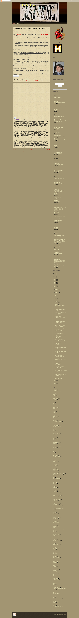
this (30, 59)
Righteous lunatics (56, 557)
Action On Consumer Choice (58, 391)
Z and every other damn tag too (58, 607)
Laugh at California (56, 503)
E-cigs (17, 80)
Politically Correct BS (56, 545)
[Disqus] (31, 99)
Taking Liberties (57, 163)
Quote (54, 552)
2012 (55, 286)
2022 (55, 273)
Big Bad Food (55, 407)
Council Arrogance (56, 433)
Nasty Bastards (55, 526)
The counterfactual (57, 155)
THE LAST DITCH (57, 112)
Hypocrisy (54, 483)
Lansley (54, 501)
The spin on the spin (57, 201)
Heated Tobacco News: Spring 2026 (59, 139)
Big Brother (55, 408)
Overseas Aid (55, 536)
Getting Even (55, 470)
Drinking (54, 447)
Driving (54, 450)
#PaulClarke (55, 389)
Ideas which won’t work (57, 250)
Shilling (37, 80)
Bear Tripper (55, 404)
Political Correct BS (56, 544)
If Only (54, 486)
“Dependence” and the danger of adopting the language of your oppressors (59, 209)
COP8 (54, 430)
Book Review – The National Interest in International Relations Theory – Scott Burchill (59, 261)
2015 (55, 282)
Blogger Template (60, 614)
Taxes (54, 584)
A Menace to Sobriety (58, 220)
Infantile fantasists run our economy (59, 102)
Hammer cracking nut (56, 478)
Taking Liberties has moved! (58, 164)
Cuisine (54, 435)
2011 (55, 380)
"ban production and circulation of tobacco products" (27, 32)
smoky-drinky (55, 573)
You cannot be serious (57, 606)
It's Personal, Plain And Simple (60, 305)
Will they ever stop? (56, 600)
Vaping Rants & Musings (58, 170)
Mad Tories (55, 514)
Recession (55, 553)
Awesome (54, 399)
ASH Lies (54, 395)
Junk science (55, 496)
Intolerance (55, 490)
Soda (54, 575)
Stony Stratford (55, 579)
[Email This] (14, 76)
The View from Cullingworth (59, 178)
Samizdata (56, 101)
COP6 (54, 428)
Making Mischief (56, 516)
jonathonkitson (57, 259)
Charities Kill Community (57, 421)
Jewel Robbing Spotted (57, 495)
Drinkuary (54, 448)
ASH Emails (55, 394)
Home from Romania (57, 113)
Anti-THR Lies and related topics (60, 207)
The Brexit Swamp (57, 218)
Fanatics (54, 468)
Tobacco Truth (56, 189)
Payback (54, 539)
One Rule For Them (56, 534)
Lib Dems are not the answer (58, 508)
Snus (54, 574)
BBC (54, 403)
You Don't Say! (57, 337)
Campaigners (55, 417)
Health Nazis (55, 481)
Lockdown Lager (56, 194)
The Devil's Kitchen (57, 212)
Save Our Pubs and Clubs (57, 560)
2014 (55, 283)
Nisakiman (56, 227)
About (18, 23)
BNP (54, 412)
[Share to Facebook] (17, 76)
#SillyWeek (55, 390)
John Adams (56, 252)
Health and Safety (56, 479)
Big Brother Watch (57, 119)
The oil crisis (56, 146)
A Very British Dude (57, 244)
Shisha (54, 565)
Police (54, 543)
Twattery (55, 110)
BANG (54, 402)
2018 (55, 277)
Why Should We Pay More (57, 598)
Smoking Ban (55, 571)
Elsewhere (20, 80)
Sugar (54, 583)
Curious (54, 437)
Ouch (54, 535)
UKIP (54, 592)
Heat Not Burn (56, 138)
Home (14, 23)
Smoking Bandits (56, 228)
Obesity (54, 531)
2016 (55, 280)
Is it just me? (55, 491)
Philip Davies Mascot (56, 540)
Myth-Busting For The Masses (60, 372)
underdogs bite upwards (58, 127)
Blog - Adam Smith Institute (59, 105)
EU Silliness (55, 464)
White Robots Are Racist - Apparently (59, 136)
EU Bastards (55, 461)
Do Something (55, 444)
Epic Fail (54, 459)
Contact (22, 23)
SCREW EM (55, 562)
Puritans (54, 549)
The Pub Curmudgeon (58, 152)
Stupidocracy (55, 580)
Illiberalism (55, 487)
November (57, 289)
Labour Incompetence (56, 499)
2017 (55, 279)
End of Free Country (56, 456)
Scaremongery (55, 561)
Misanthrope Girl (57, 249)
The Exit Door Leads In (58, 264)
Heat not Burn (55, 482)
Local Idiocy (55, 513)
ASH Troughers (55, 398)
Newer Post (14, 149)
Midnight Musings (57, 204)
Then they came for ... (56, 587)
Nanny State (55, 525)
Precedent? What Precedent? (60, 340)
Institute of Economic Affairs (59, 116)
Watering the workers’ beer (58, 153)
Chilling (54, 422)
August (56, 293)
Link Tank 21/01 (57, 332)
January (56, 304)
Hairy (54, 477)
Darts (54, 438)
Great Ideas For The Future (57, 474)
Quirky (54, 551)
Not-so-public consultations (57, 529)
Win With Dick (55, 601)
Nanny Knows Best (57, 135)
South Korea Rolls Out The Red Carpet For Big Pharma (29, 28)
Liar (53, 507)
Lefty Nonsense (55, 504)
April (56, 299)
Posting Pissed (55, 547)
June (56, 296)
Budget (54, 415)
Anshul (65, 614)
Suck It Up (54, 582)
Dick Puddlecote (28, 4)
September (57, 292)
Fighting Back (55, 469)
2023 (55, 271)
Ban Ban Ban (55, 400)
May (56, 298)
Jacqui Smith (55, 494)
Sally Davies (55, 558)
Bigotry (54, 411)
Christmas (54, 424)
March (56, 301)
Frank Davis (56, 160)
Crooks (54, 434)
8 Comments (27, 79)
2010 (55, 382)
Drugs (54, 451)
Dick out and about (56, 442)
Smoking (54, 570)
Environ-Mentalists (56, 457)
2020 (55, 274)
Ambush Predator (57, 97)
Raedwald (56, 200)
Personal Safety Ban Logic (59, 333)
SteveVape (19, 34)
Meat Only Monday (56, 517)
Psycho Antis (55, 548)
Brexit (54, 413)
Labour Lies (55, 500)
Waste (54, 597)
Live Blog (54, 512)
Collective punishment (57, 426)
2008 (55, 385)
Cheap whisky (56, 128)
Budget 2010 (55, 416)
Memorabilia (55, 521)
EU (53, 460)
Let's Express (56, 193)
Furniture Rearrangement (59, 339)
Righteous (55, 556)
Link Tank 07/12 (57, 364)
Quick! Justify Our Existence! (59, 366)
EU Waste (54, 465)
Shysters (54, 566)
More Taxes (55, 523)
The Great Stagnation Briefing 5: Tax (59, 117)
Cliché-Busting (55, 425)
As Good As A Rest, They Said (58, 183)
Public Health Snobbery (59, 378)
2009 (55, 383)
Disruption (55, 443)
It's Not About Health (25, 80)
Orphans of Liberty (57, 197)
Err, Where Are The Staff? (59, 330)
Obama (54, 530)
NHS (54, 527)
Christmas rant (56, 221)
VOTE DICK (55, 596)
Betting (54, 406)
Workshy (54, 602)
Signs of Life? (55, 569)
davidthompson (57, 182)
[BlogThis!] (15, 76)
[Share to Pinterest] (18, 76)
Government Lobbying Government (59, 473)
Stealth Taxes (55, 578)
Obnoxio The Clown (57, 230)
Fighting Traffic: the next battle (58, 253)
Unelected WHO (56, 593)
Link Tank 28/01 (57, 314)
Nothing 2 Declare (57, 256)
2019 (55, 276)
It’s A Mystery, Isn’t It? (57, 198)
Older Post (48, 149)
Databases (55, 439)
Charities (54, 420)
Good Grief (55, 472)
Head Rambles (57, 142)
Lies (53, 509)
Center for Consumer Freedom (59, 235)
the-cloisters (64, 613)
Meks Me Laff (55, 518)
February (56, 302)
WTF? (54, 605)
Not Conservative (57, 171)
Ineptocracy (57, 358)
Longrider (56, 109)
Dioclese (55, 145)
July (56, 295)
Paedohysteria (55, 538)
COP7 (54, 429)
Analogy (54, 393)
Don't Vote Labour (56, 446)
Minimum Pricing (56, 522)
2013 (55, 285)
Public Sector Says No (58, 324)
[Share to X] (16, 76)
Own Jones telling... (57, 213)
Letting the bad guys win (32, 80)
